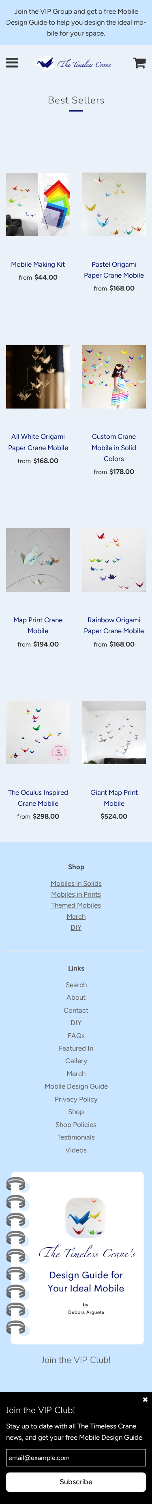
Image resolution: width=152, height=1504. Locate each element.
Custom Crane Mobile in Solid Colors (114, 447)
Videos (76, 1150)
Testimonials (76, 1137)
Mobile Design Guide (76, 1086)
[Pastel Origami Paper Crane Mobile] (114, 204)
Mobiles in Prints (76, 894)
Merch (76, 916)
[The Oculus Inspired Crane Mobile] (38, 732)
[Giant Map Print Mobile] (114, 732)
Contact (76, 1010)
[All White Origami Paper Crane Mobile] (38, 376)
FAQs (76, 1036)
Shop (76, 1112)
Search (76, 985)
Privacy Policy (76, 1099)
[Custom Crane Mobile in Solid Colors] (114, 376)
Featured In (76, 1048)
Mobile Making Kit (38, 264)
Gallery (76, 1061)
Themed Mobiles (76, 905)
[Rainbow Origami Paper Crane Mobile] (114, 560)
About (76, 997)
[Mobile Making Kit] (38, 204)
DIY (76, 927)
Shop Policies (76, 1125)
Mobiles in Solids (76, 883)
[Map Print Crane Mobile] (38, 560)
